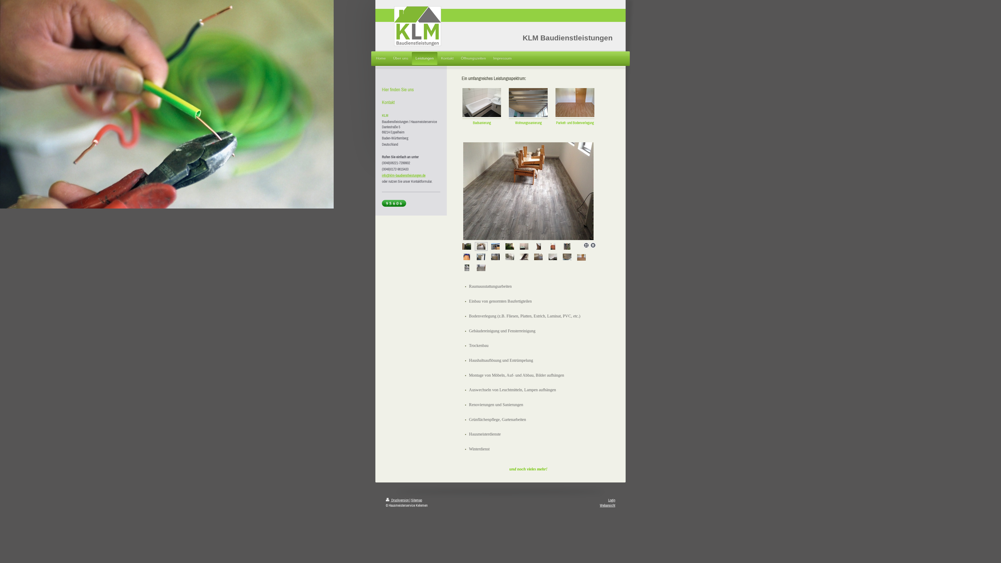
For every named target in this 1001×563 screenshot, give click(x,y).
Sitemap (416, 500)
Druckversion (400, 500)
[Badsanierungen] (524, 246)
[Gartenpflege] (466, 246)
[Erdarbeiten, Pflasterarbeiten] (567, 246)
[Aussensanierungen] (528, 191)
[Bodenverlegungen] (581, 257)
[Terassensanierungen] (466, 257)
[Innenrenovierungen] (509, 257)
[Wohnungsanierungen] (567, 257)
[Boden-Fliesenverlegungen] (481, 268)
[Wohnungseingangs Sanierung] (467, 268)
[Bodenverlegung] (481, 246)
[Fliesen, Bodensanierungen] (553, 246)
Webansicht (607, 505)
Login (611, 500)
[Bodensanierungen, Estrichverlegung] (538, 257)
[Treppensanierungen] (538, 246)
